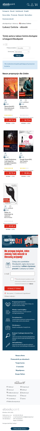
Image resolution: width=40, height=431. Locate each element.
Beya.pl (24, 395)
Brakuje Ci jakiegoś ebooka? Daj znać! (22, 333)
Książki (26, 11)
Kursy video (6, 15)
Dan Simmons (8, 164)
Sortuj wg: (11, 51)
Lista (4, 44)
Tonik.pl (14, 423)
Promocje (14, 15)
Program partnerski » (19, 302)
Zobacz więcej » (9, 296)
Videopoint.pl (12, 395)
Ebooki (12, 11)
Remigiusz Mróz (24, 108)
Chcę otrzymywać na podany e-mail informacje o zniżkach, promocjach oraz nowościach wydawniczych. (25, 281)
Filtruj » (18, 55)
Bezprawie (23, 106)
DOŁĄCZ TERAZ (14, 288)
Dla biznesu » (16, 325)
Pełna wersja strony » (20, 428)
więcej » (31, 283)
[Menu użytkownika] (32, 4)
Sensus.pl (11, 390)
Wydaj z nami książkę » (19, 309)
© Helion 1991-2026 (8, 412)
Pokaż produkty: (12, 48)
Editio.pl (24, 390)
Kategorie (6, 11)
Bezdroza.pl (25, 393)
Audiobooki (19, 11)
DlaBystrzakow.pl (13, 393)
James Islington (8, 109)
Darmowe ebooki (8, 19)
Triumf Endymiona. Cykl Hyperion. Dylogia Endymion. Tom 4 (10, 161)
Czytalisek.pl (12, 398)
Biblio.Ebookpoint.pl (14, 401)
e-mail (6, 274)
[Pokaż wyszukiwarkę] (28, 4)
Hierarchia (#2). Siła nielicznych (9, 107)
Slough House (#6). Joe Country (26, 160)
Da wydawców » (17, 317)
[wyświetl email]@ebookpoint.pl (25, 417)
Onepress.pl (25, 387)
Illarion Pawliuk (8, 217)
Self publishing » (17, 342)
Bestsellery (28, 15)
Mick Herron (23, 162)
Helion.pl (10, 387)
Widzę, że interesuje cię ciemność (8, 214)
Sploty (24, 398)
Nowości (21, 15)
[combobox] (23, 48)
